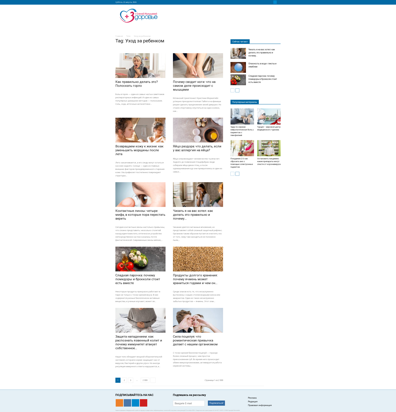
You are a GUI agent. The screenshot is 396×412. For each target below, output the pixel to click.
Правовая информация (260, 405)
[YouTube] (278, 2)
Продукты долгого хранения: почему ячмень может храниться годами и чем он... (195, 279)
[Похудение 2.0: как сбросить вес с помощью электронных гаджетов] (242, 148)
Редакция (253, 401)
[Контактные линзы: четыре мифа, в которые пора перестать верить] (140, 194)
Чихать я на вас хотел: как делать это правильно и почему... (193, 214)
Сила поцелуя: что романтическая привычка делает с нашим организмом (195, 340)
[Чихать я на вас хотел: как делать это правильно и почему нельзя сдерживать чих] (198, 194)
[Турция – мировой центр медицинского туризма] (269, 116)
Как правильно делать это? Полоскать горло (136, 84)
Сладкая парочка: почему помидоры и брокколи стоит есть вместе (137, 279)
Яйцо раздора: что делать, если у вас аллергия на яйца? (197, 148)
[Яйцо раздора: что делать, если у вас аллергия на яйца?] (198, 130)
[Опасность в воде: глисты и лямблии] (238, 67)
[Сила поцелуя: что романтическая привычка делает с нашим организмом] (198, 320)
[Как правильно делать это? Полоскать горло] (140, 65)
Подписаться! (216, 403)
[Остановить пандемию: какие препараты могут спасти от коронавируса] (269, 148)
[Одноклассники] (267, 2)
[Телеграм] (275, 2)
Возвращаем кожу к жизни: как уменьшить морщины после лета (139, 150)
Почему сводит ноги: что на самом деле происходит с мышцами (194, 85)
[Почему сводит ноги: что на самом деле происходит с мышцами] (198, 65)
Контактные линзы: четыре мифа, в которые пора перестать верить (140, 214)
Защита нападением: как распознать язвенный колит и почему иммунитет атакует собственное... (138, 342)
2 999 (145, 380)
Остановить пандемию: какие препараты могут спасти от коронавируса (269, 161)
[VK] (271, 2)
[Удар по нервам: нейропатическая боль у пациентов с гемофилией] (242, 116)
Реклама (252, 398)
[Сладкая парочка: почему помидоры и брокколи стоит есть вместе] (140, 259)
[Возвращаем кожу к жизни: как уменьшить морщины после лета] (140, 130)
